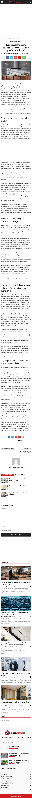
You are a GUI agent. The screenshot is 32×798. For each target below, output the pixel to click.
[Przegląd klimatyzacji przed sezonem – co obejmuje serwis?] (16, 664)
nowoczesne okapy (21, 225)
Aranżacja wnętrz (14, 41)
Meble (2, 579)
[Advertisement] (16, 20)
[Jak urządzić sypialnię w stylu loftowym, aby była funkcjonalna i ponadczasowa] (16, 692)
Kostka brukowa (5, 785)
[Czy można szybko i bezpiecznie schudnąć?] (4, 494)
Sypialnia (3, 699)
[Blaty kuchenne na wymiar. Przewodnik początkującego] (4, 480)
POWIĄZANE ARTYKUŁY (7, 475)
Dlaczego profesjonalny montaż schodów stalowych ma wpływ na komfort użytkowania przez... (16, 644)
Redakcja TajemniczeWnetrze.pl (11, 53)
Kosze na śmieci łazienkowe (7, 789)
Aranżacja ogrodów (5, 772)
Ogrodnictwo (4, 774)
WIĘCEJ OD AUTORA (20, 475)
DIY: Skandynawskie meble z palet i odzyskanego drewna (8, 449)
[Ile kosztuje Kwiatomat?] (4, 748)
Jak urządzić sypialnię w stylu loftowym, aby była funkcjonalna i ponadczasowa (15, 703)
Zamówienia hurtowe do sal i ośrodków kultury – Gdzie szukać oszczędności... (15, 613)
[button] (30, 2)
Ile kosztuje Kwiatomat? (14, 746)
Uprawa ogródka (5, 778)
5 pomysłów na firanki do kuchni (18, 486)
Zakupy (2, 610)
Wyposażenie (3, 640)
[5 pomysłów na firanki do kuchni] (4, 487)
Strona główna (4, 38)
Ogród (11, 763)
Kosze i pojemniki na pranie (7, 783)
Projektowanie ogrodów (6, 776)
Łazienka (11, 756)
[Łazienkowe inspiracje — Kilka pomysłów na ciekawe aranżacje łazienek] (4, 755)
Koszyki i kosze (4, 787)
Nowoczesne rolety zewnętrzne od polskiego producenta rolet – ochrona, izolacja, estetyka (24, 450)
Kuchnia (19, 41)
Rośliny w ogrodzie (13, 748)
